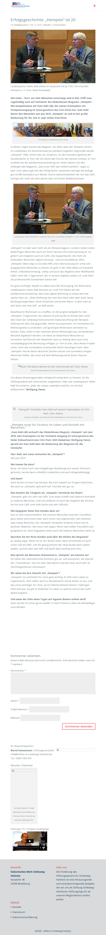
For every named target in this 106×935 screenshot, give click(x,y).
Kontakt (16, 907)
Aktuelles (47, 25)
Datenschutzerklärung (24, 917)
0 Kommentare (59, 25)
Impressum (18, 912)
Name (15, 700)
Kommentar (18, 670)
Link (53, 241)
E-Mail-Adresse (20, 709)
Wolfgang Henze (21, 25)
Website (15, 717)
